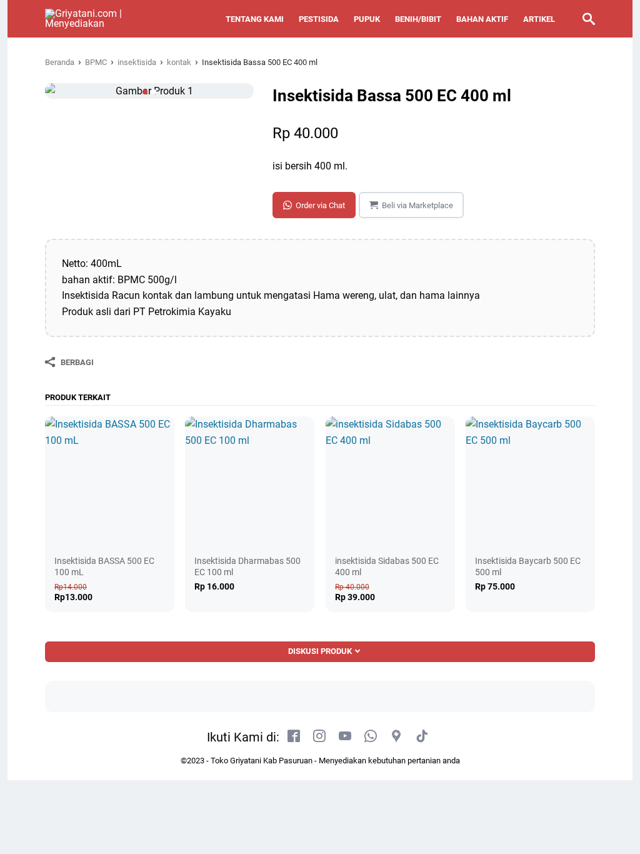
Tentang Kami (255, 19)
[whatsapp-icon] (370, 736)
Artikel (539, 19)
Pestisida (319, 19)
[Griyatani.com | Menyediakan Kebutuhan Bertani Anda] (96, 19)
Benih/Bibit (418, 19)
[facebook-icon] (293, 736)
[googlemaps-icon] (396, 736)
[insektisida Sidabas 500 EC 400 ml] (390, 481)
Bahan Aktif (482, 19)
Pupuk (367, 19)
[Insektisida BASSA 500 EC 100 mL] (109, 481)
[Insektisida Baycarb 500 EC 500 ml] (530, 481)
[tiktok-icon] (421, 736)
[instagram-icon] (319, 736)
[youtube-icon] (345, 736)
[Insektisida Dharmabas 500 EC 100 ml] (249, 481)
